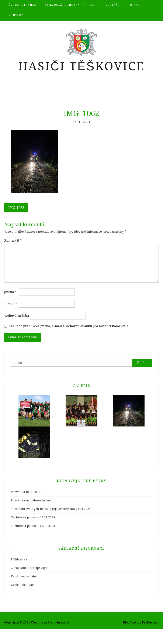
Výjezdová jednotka (62, 5)
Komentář (13, 240)
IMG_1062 (16, 208)
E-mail (10, 303)
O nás (135, 5)
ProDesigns (150, 622)
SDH (93, 5)
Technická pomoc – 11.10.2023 (33, 526)
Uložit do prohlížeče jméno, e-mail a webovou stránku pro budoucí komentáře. (69, 326)
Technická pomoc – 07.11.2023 (33, 517)
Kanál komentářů (23, 576)
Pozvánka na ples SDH (27, 492)
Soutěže (112, 5)
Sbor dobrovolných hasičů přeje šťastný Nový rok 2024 (51, 509)
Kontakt (15, 15)
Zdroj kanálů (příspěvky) (29, 568)
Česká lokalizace (23, 585)
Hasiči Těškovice (81, 66)
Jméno (10, 292)
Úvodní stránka (22, 5)
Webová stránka (16, 315)
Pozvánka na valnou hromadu (33, 500)
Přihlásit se (19, 559)
